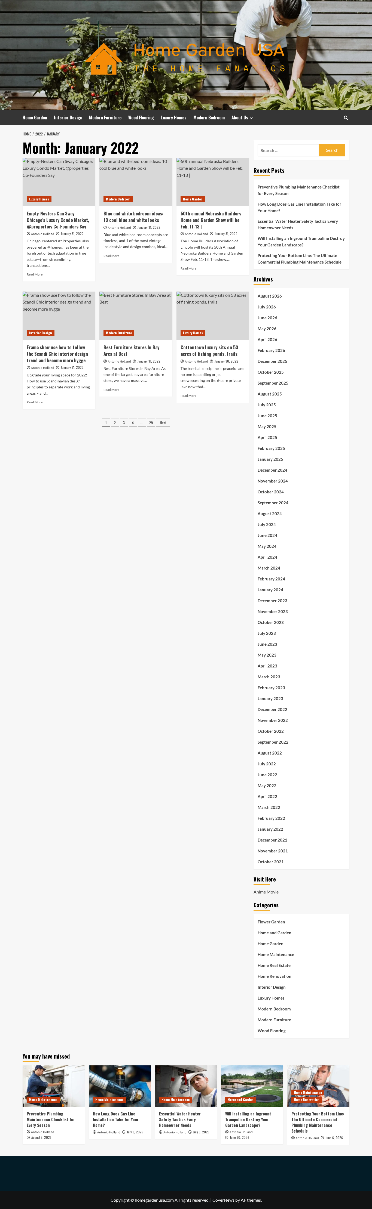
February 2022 (271, 818)
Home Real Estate (274, 965)
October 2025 (271, 372)
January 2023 (270, 698)
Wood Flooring (141, 117)
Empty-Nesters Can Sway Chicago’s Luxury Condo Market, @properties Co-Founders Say (58, 220)
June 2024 (267, 535)
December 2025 (272, 361)
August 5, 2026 (41, 1137)
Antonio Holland (42, 234)
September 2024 (273, 502)
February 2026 (271, 350)
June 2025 (267, 415)
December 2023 (272, 600)
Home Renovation (274, 976)
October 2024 (271, 491)
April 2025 (267, 437)
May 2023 (267, 655)
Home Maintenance (276, 954)
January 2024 (270, 589)
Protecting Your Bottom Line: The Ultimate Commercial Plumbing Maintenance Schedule (299, 258)
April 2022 (267, 796)
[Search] (346, 117)
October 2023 (271, 622)
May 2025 (267, 426)
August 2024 (270, 513)
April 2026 (267, 339)
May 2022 (267, 785)
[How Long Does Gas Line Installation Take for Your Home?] (120, 1086)
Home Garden (35, 117)
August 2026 (270, 295)
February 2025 (271, 448)
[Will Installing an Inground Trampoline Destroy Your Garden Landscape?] (252, 1086)
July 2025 (267, 404)
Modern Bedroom (209, 117)
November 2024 (273, 480)
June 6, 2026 (334, 1137)
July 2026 (267, 306)
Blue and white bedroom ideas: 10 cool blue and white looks (133, 216)
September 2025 (273, 383)
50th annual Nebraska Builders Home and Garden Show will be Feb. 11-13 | (211, 220)
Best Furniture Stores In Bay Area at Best (131, 350)
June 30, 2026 (239, 1137)
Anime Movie (266, 891)
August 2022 (270, 752)
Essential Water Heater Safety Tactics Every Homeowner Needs (298, 224)
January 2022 (270, 829)
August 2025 (270, 393)
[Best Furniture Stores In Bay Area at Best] (135, 316)
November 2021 (273, 850)
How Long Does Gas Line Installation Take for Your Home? (299, 207)
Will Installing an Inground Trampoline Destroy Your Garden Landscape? (301, 241)
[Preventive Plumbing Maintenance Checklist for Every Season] (54, 1086)
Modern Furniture (105, 117)
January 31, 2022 (72, 233)
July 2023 (267, 633)
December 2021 (272, 839)
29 (151, 422)
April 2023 (267, 665)
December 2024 (272, 470)
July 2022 (267, 763)
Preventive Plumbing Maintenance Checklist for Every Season (299, 190)
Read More (34, 274)
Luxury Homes (174, 117)
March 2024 (269, 567)
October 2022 (271, 731)
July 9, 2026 (135, 1132)
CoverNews (223, 1199)
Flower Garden (271, 921)
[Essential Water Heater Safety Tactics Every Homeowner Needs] (186, 1086)
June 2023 (267, 644)
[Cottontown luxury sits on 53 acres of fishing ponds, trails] (212, 316)
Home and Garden (274, 932)
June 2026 (267, 317)
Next (163, 422)
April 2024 (267, 557)
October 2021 (271, 861)
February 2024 (271, 578)
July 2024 (267, 524)
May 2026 (267, 328)
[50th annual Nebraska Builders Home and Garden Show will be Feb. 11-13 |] (212, 182)
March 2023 (269, 676)
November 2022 (273, 720)
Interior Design (68, 117)
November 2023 (273, 611)
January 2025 (270, 459)
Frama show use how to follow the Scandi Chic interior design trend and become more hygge (57, 354)
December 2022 (272, 709)
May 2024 (267, 546)
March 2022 (269, 807)
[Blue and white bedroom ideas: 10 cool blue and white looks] (135, 182)
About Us (239, 117)
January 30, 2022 (226, 361)
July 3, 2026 (201, 1132)
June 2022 (267, 774)
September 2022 (273, 742)
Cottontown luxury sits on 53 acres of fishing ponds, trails (209, 350)
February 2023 (271, 687)
